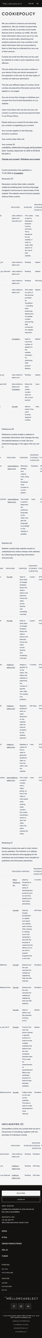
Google (15, 406)
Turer (5, 1256)
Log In (30, 3)
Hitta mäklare (7, 1272)
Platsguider (7, 1286)
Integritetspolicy (21, 1328)
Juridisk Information (21, 1321)
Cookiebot (16, 339)
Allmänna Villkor (21, 1324)
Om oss (5, 1269)
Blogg (4, 1290)
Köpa (4, 1231)
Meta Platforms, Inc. (16, 882)
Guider (4, 1283)
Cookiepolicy (21, 1332)
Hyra (4, 1237)
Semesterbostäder (12, 1243)
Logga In (21, 1199)
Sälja (5, 1250)
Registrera (21, 1193)
